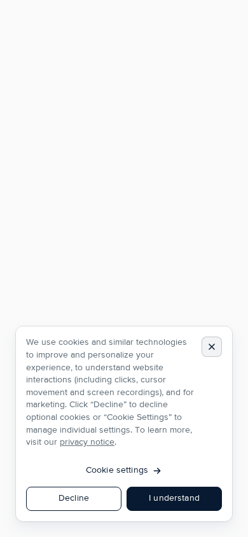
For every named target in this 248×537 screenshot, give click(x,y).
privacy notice (87, 442)
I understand (174, 498)
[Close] (212, 347)
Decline (74, 498)
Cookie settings (117, 470)
